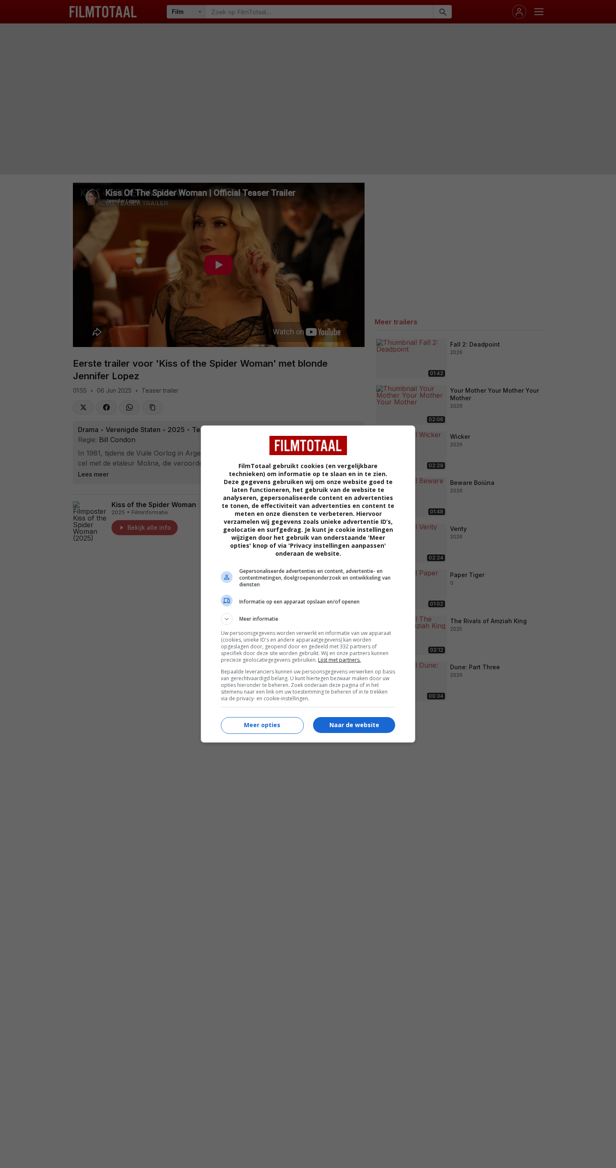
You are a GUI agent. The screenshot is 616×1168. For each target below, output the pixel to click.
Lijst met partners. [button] (339, 659)
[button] (308, 619)
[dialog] (308, 584)
